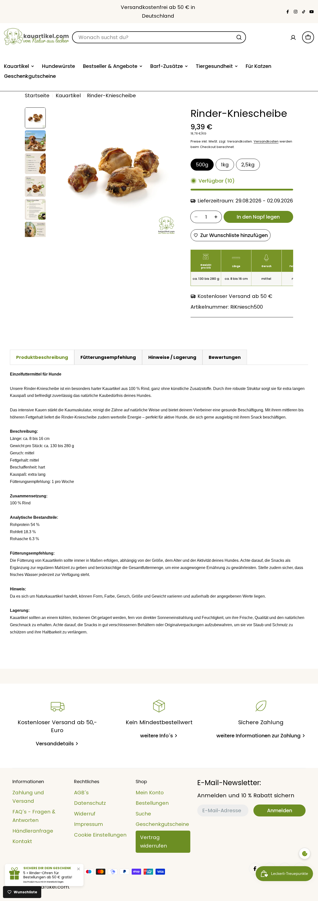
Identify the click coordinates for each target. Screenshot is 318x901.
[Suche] (239, 37)
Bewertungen (225, 357)
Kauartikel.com (50, 886)
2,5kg (248, 164)
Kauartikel (68, 95)
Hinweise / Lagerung (172, 357)
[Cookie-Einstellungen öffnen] (304, 853)
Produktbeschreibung (42, 357)
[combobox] (159, 37)
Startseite (37, 95)
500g (202, 164)
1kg (225, 164)
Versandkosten (266, 141)
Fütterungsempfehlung (108, 357)
